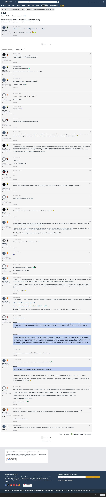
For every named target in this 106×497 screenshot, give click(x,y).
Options (67, 434)
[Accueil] (2, 9)
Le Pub (23, 9)
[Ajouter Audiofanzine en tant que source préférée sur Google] (11, 459)
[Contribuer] (24, 16)
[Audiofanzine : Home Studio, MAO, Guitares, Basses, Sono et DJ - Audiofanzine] (9, 2)
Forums (6, 9)
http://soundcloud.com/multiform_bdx (20, 418)
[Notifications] (103, 2)
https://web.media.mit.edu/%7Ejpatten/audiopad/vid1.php (29, 28)
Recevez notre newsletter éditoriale (67, 474)
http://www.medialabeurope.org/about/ (24, 302)
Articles (8, 15)
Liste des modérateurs (46, 441)
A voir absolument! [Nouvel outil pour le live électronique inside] (20, 20)
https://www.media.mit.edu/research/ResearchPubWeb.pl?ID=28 (31, 306)
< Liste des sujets (88, 434)
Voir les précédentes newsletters (65, 480)
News (2, 15)
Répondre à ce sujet (78, 434)
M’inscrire (93, 477)
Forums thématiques (15, 9)
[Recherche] (57, 2)
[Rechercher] (23, 49)
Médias (14, 15)
